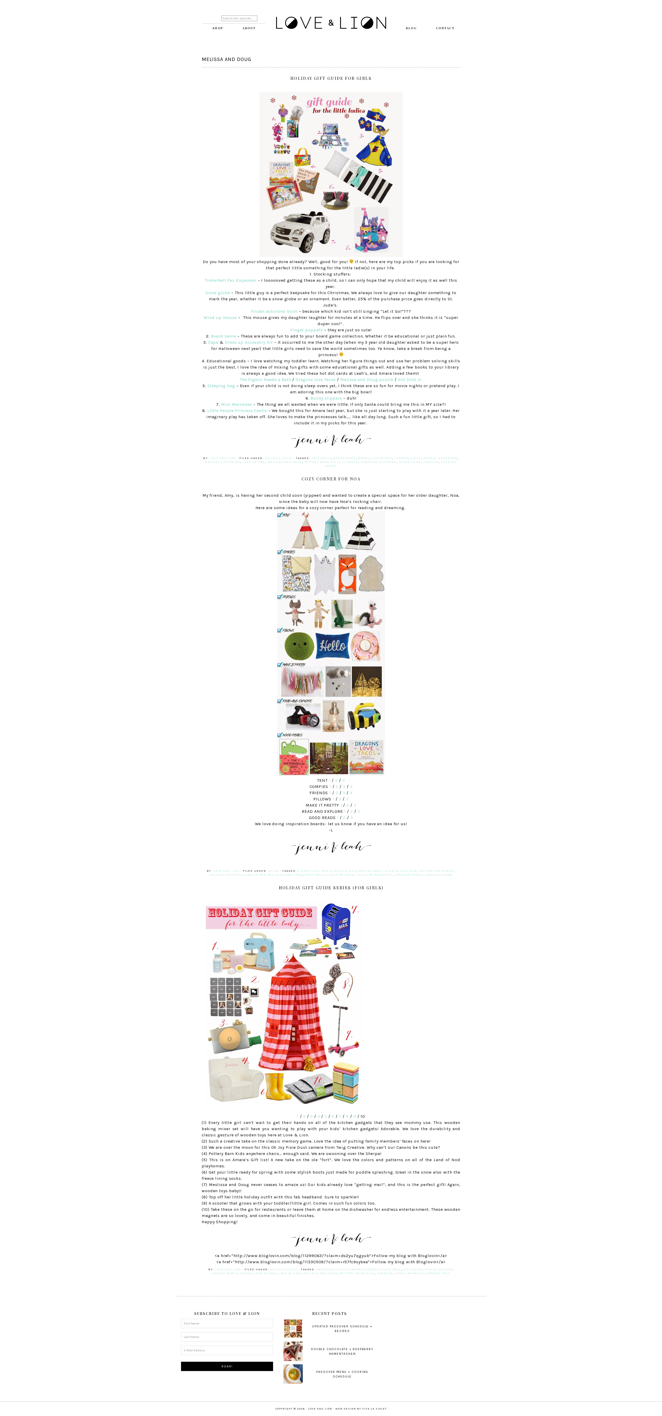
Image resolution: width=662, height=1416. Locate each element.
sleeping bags (340, 874)
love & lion (290, 1273)
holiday (272, 458)
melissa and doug (285, 462)
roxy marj (315, 874)
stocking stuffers (379, 462)
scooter (385, 1273)
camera (356, 1269)
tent (360, 874)
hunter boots (225, 1273)
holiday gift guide (222, 462)
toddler (431, 462)
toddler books (409, 874)
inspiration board (436, 870)
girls (415, 458)
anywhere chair (332, 1269)
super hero (410, 462)
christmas (382, 458)
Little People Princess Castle (237, 410)
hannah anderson (440, 458)
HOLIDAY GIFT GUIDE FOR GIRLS (331, 78)
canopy (372, 1269)
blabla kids (345, 870)
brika (364, 870)
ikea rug (408, 870)
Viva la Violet (374, 1408)
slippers (350, 462)
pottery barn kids (322, 462)
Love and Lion (331, 23)
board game (344, 458)
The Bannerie (380, 874)
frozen (401, 458)
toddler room (439, 874)
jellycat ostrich (225, 874)
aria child (321, 458)
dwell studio (385, 870)
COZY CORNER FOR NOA (331, 478)
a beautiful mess (315, 870)
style (287, 458)
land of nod (254, 462)
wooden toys (438, 1273)
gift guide (413, 1269)
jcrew (246, 1273)
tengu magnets (409, 1273)
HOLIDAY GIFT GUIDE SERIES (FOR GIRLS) (331, 887)
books (364, 458)
